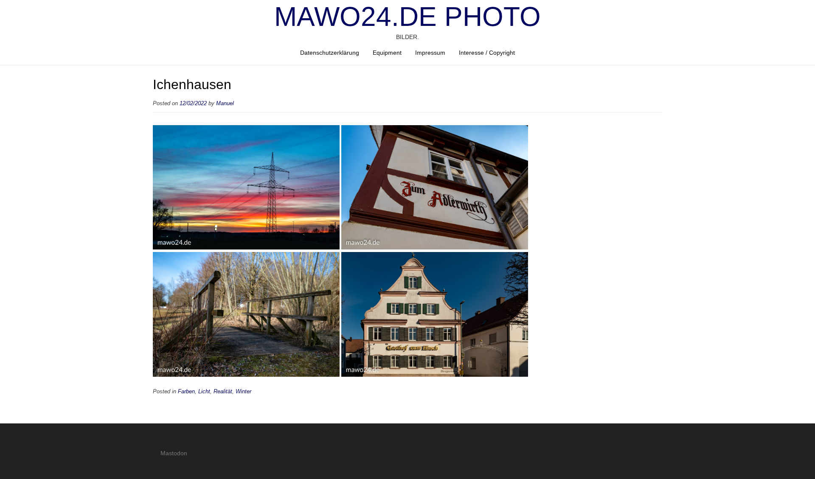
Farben (186, 392)
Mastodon (173, 453)
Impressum (430, 52)
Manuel (225, 103)
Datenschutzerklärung (329, 52)
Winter (243, 392)
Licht (204, 392)
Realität (223, 392)
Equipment (387, 52)
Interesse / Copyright (487, 52)
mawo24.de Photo (407, 16)
